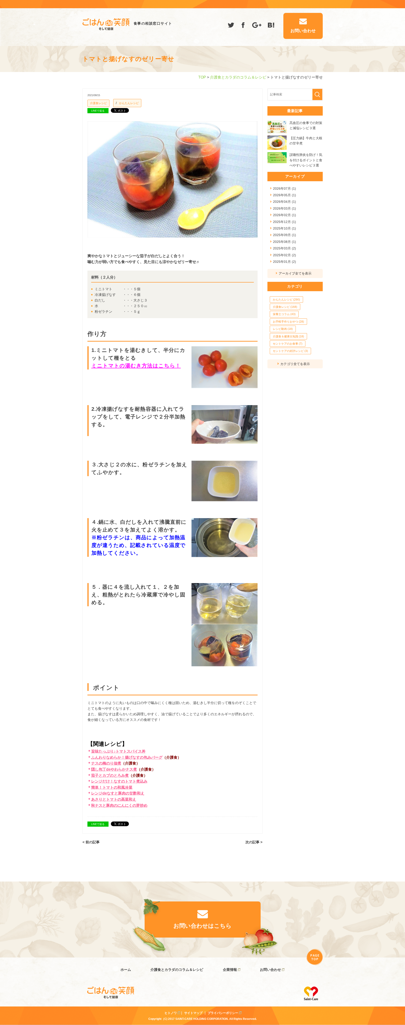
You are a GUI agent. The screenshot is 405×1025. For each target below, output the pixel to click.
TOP (202, 77)
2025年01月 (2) (284, 262)
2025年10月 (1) (284, 228)
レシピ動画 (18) (283, 329)
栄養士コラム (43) (284, 314)
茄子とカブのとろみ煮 (110, 775)
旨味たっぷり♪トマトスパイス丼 (118, 751)
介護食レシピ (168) (285, 307)
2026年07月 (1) (284, 188)
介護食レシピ (98, 103)
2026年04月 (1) (284, 201)
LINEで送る (98, 110)
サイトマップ (193, 1013)
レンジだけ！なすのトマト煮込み (119, 781)
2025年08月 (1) (284, 242)
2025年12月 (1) (284, 222)
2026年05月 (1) (284, 195)
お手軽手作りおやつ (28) (288, 321)
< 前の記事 (91, 842)
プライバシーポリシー (223, 1013)
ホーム (125, 970)
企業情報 (230, 970)
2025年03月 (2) (284, 248)
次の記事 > (253, 842)
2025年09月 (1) (284, 235)
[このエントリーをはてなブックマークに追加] (271, 26)
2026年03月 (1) (284, 208)
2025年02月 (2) (284, 255)
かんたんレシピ (129, 103)
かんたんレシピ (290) (286, 299)
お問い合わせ (270, 970)
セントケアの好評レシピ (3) (290, 351)
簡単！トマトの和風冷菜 (111, 787)
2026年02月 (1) (284, 215)
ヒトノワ (171, 1013)
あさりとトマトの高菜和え (113, 799)
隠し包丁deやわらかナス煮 (114, 769)
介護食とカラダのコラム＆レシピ (238, 77)
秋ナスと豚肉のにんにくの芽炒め (119, 805)
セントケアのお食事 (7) (287, 343)
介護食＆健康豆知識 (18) (288, 336)
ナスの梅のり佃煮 (106, 763)
